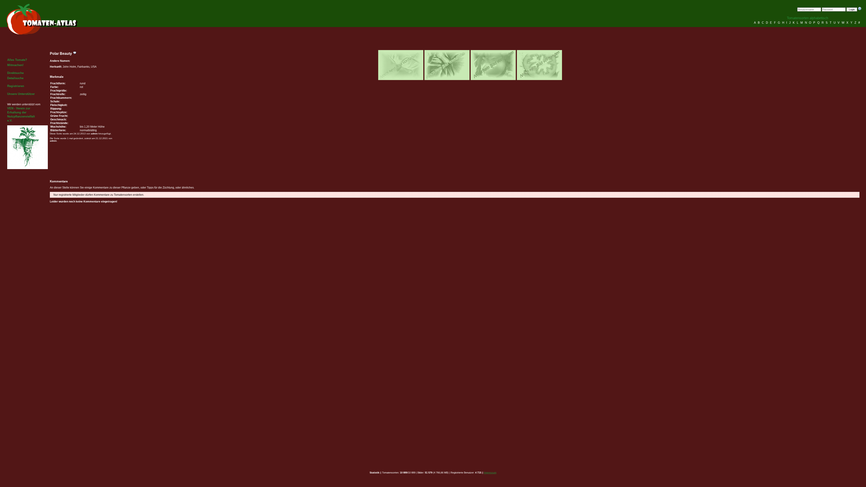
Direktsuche (15, 73)
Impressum (490, 472)
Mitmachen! (15, 65)
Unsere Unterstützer (21, 94)
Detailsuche (15, 78)
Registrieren (15, 86)
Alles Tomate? (17, 60)
